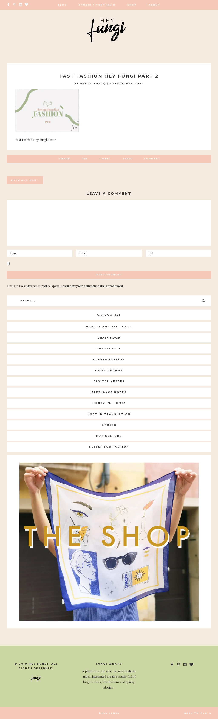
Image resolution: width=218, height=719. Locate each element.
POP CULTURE (109, 435)
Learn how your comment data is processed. (92, 286)
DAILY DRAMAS (109, 370)
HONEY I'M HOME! (109, 403)
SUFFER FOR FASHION (109, 446)
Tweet (105, 158)
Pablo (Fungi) (93, 83)
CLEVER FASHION (109, 359)
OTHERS (109, 425)
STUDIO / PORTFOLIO (97, 5)
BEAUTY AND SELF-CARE (109, 326)
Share (64, 158)
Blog (62, 5)
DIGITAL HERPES (109, 381)
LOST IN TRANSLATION (109, 414)
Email (127, 158)
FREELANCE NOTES (109, 392)
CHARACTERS (109, 348)
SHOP (132, 5)
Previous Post (25, 180)
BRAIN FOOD (109, 337)
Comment (152, 158)
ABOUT (154, 5)
